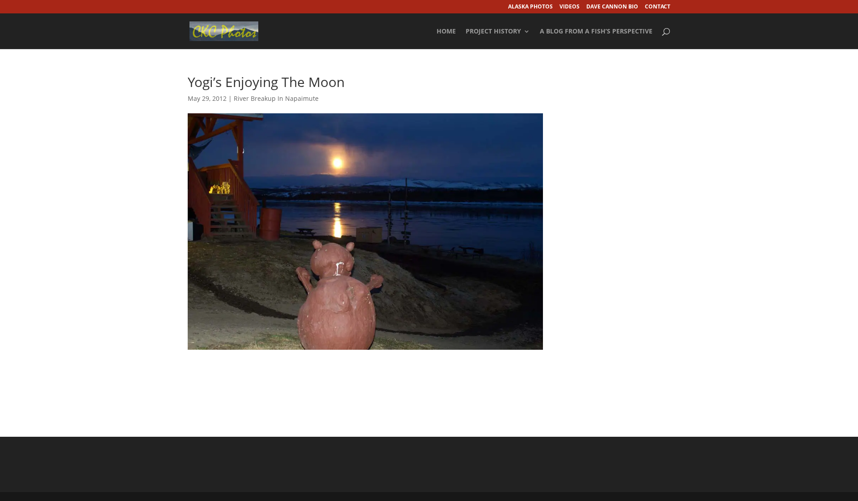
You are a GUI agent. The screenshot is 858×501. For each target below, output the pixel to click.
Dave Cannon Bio (612, 7)
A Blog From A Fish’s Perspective (596, 31)
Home (446, 31)
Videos (569, 7)
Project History (493, 31)
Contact (657, 7)
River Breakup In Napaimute (276, 98)
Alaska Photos (530, 7)
